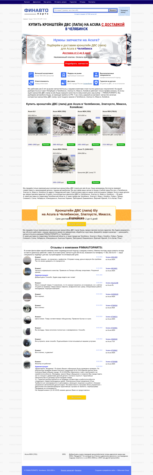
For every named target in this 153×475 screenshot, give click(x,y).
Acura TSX (111, 341)
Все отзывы (77, 397)
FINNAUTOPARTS (32, 470)
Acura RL (111, 285)
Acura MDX (111, 259)
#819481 (114, 268)
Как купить (47, 2)
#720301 (114, 328)
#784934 (114, 305)
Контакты (91, 2)
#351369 (114, 257)
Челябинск (42, 470)
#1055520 (114, 294)
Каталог (27, 2)
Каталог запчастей (76, 224)
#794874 (114, 317)
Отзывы (82, 2)
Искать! (113, 10)
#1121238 (114, 283)
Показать (46, 144)
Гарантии (73, 2)
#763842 (114, 350)
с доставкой (113, 24)
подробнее (88, 83)
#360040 (114, 339)
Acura (30, 19)
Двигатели (37, 2)
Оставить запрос (60, 2)
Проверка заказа (124, 11)
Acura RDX (111, 308)
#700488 (114, 361)
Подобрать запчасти (76, 63)
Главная (25, 19)
